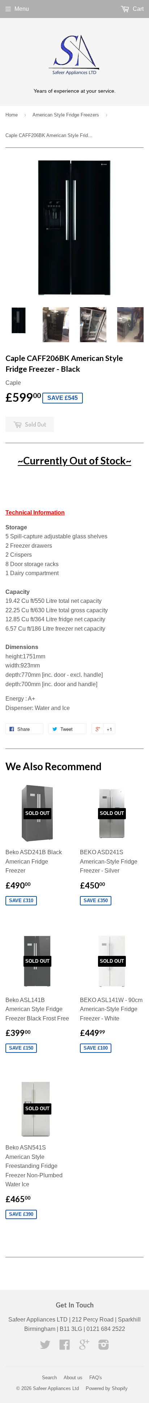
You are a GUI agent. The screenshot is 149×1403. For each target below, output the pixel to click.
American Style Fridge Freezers (66, 115)
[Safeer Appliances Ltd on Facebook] (64, 1347)
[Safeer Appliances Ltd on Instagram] (103, 1347)
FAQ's (95, 1377)
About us (73, 1377)
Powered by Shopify (107, 1388)
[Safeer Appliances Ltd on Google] (84, 1347)
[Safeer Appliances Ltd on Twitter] (45, 1347)
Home (11, 115)
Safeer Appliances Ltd (56, 1388)
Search (49, 1377)
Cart (137, 9)
